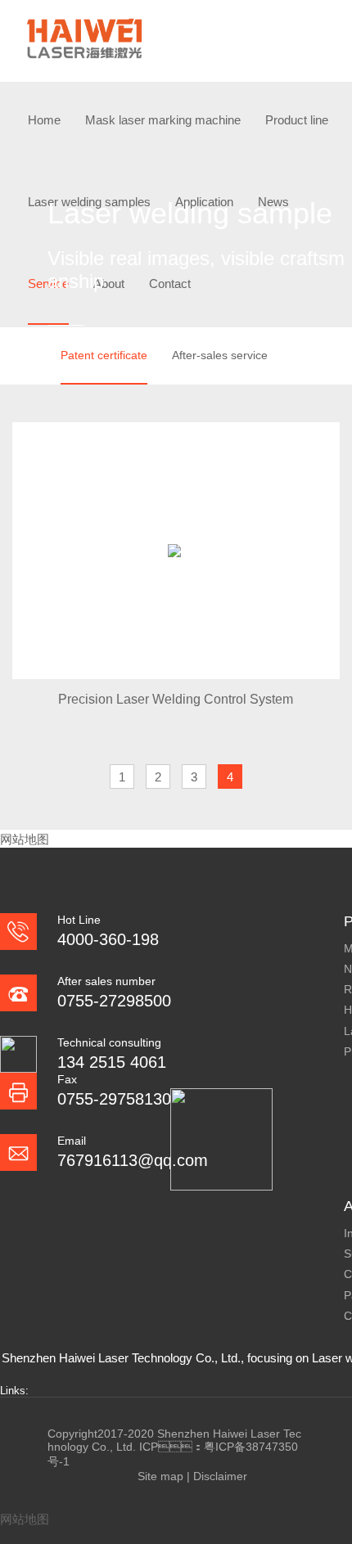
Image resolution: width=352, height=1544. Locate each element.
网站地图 (24, 839)
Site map (160, 1476)
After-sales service (220, 355)
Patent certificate (104, 355)
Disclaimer (220, 1476)
